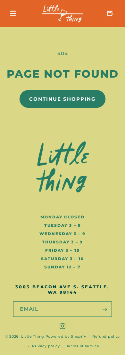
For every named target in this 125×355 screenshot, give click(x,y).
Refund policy (106, 336)
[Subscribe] (104, 309)
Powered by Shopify (66, 336)
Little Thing (32, 336)
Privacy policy (46, 346)
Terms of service (82, 346)
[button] (12, 13)
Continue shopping (62, 99)
